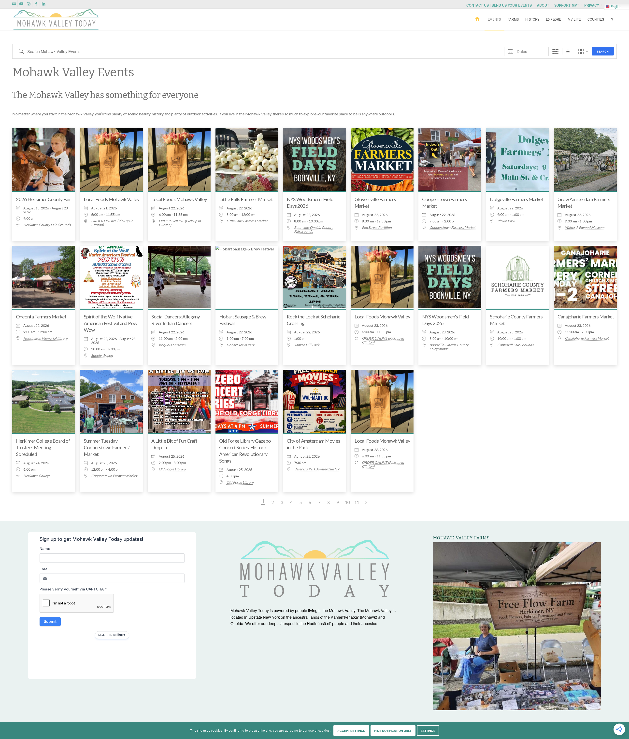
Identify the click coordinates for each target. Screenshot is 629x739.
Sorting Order (568, 51)
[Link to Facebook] (36, 3)
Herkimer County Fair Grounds (47, 225)
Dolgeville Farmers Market (516, 199)
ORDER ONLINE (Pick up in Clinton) (112, 223)
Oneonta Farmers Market (41, 316)
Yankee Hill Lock (306, 345)
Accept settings (351, 730)
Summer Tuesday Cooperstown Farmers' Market (106, 447)
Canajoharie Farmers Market (586, 316)
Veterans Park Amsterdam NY (316, 469)
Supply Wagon (102, 355)
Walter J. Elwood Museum (584, 228)
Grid (581, 51)
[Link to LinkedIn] (43, 3)
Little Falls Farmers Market (246, 199)
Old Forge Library (172, 469)
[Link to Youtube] (21, 3)
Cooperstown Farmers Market (452, 228)
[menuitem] (499, 5)
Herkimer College (36, 476)
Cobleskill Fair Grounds (515, 345)
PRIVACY (591, 5)
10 (347, 502)
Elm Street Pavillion (377, 228)
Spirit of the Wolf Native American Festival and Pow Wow (110, 323)
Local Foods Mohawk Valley (111, 199)
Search (603, 51)
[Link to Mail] (13, 3)
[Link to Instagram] (28, 3)
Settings (428, 730)
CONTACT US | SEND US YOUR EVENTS (499, 5)
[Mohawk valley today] (56, 19)
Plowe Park (506, 221)
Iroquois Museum (172, 345)
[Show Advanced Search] (555, 51)
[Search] (612, 19)
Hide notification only (393, 730)
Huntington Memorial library (45, 338)
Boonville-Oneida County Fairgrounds (313, 229)
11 (356, 502)
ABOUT (543, 5)
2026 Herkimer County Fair (43, 199)
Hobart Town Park (241, 345)
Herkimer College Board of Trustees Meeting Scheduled (43, 447)
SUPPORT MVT (566, 5)
